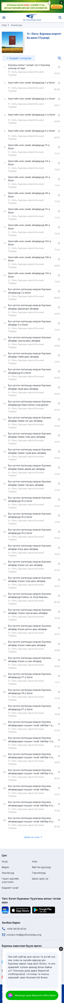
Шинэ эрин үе (40, 878)
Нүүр (4, 25)
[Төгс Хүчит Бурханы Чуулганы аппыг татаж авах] (5, 909)
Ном (34, 861)
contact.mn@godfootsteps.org (24, 934)
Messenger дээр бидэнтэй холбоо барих (35, 995)
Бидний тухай (10, 887)
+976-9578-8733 (16, 928)
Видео (5, 867)
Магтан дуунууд (41, 867)
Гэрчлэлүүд (39, 872)
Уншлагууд (16, 25)
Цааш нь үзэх (32, 837)
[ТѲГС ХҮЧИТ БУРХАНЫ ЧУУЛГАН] (32, 17)
